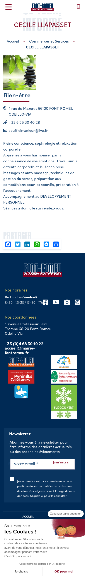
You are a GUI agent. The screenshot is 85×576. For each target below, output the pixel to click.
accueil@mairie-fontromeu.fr (20, 350)
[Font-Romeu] (42, 7)
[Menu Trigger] (9, 7)
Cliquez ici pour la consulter (48, 496)
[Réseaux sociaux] (56, 302)
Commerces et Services (49, 41)
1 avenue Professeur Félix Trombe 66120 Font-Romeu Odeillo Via (28, 329)
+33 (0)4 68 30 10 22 (24, 343)
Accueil (13, 41)
